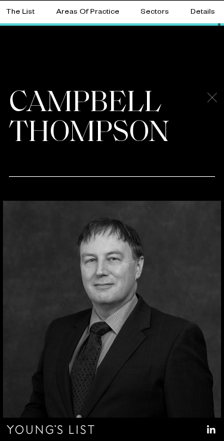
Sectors (154, 12)
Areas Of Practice (87, 12)
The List (20, 12)
